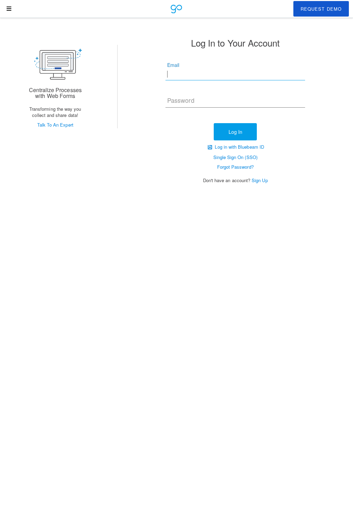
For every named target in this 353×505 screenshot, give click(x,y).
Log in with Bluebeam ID (238, 146)
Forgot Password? (235, 167)
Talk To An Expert (55, 124)
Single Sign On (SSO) (235, 157)
